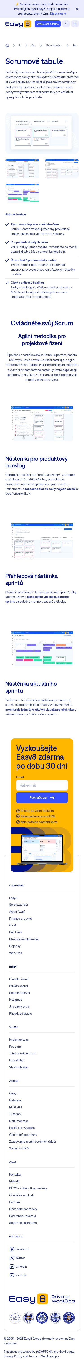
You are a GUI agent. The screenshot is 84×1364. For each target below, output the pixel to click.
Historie (14, 1181)
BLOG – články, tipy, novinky (28, 1188)
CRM (12, 925)
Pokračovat (38, 797)
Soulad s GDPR (19, 1148)
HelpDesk (15, 932)
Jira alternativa (19, 1006)
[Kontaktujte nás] (66, 23)
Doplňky (15, 946)
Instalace (15, 1100)
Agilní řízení (17, 911)
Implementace (18, 1039)
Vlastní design (18, 1067)
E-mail (20, 777)
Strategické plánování (24, 939)
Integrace (15, 999)
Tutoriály (15, 1114)
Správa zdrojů (18, 904)
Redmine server (19, 992)
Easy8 (13, 898)
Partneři (14, 1202)
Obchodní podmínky (23, 1134)
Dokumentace (18, 1121)
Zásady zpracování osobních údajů (32, 1141)
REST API (15, 1107)
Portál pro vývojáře (22, 1127)
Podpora (15, 1046)
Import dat (16, 1060)
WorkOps (15, 953)
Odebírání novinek (21, 1195)
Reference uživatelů (22, 1216)
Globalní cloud (19, 979)
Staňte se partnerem (23, 1222)
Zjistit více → (58, 13)
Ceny (12, 1093)
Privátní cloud (18, 986)
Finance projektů (20, 918)
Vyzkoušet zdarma (48, 23)
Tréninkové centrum (22, 1053)
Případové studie (20, 1013)
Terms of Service (40, 1356)
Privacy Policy (13, 1356)
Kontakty (15, 1174)
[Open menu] (75, 23)
